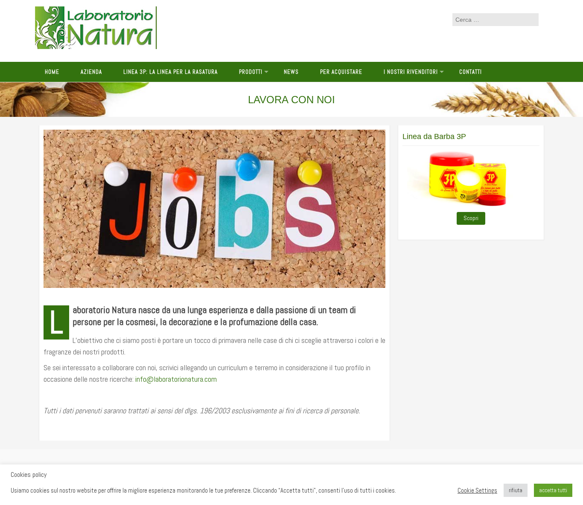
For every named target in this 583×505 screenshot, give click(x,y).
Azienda (91, 71)
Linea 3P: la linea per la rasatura (170, 71)
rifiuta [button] (515, 490)
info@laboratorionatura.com (176, 379)
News (291, 71)
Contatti (470, 71)
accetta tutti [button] (553, 490)
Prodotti (250, 71)
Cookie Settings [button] (477, 490)
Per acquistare (341, 71)
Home (52, 71)
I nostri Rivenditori (411, 71)
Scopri (470, 218)
